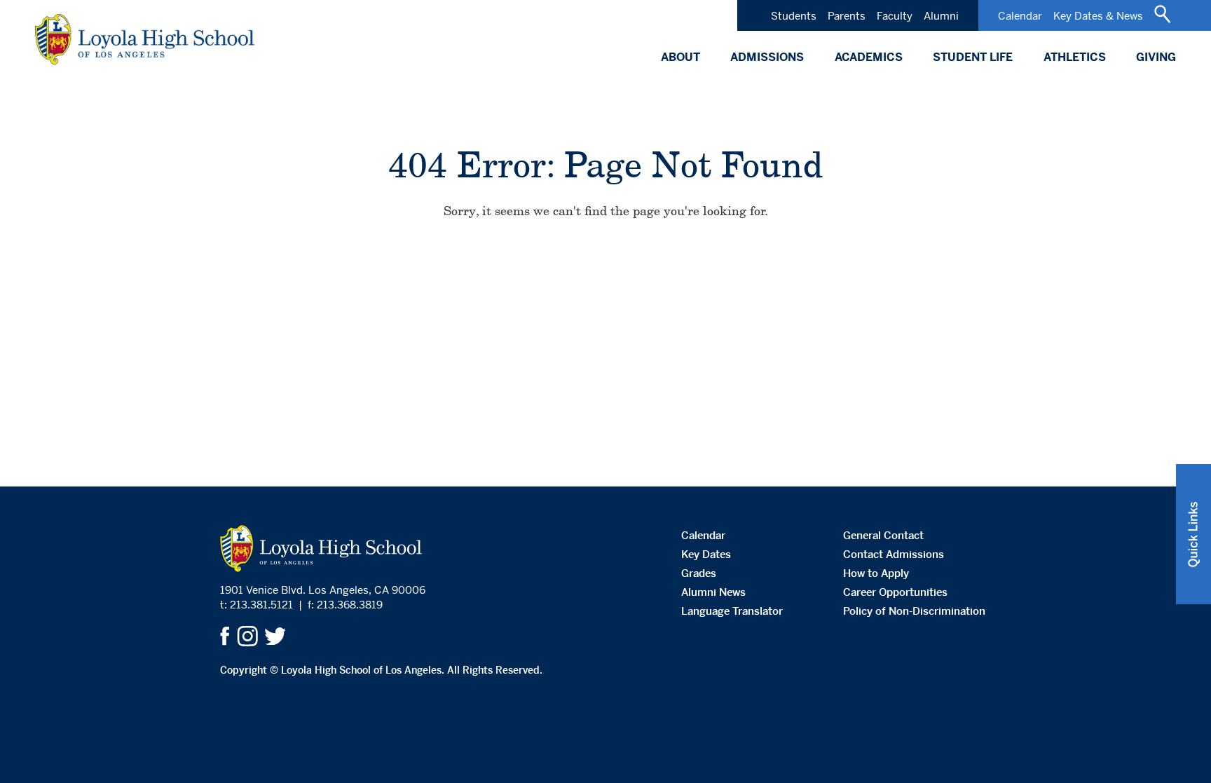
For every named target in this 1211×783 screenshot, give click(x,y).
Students (793, 16)
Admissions (767, 57)
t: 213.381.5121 (256, 604)
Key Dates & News (1098, 16)
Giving (1156, 57)
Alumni (941, 16)
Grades (698, 573)
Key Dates (706, 554)
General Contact (883, 535)
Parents (847, 16)
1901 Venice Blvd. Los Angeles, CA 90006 (322, 590)
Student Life (973, 57)
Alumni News (713, 592)
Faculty (894, 16)
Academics (869, 57)
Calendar (1020, 16)
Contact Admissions (893, 554)
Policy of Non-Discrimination (914, 611)
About (680, 57)
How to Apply (876, 573)
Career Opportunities (895, 592)
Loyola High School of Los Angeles (144, 39)
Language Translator (732, 611)
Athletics (1075, 57)
